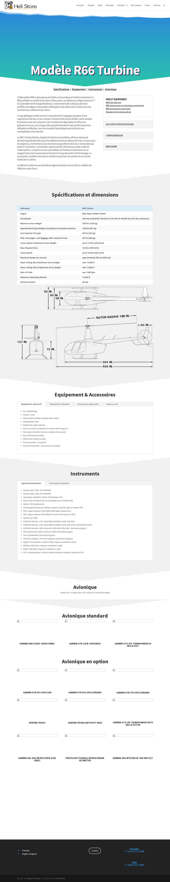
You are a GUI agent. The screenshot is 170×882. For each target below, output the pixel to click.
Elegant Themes (33, 878)
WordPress (60, 878)
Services (121, 5)
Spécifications (61, 89)
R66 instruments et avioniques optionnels (125, 105)
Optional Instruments (31, 483)
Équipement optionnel (31, 404)
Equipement (79, 89)
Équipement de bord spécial (118, 111)
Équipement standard (59, 404)
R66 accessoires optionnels (118, 108)
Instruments (95, 89)
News (147, 5)
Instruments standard (59, 483)
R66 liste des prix (113, 102)
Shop (100, 5)
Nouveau (110, 5)
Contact (156, 5)
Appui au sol (112, 404)
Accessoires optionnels (88, 404)
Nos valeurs (136, 5)
